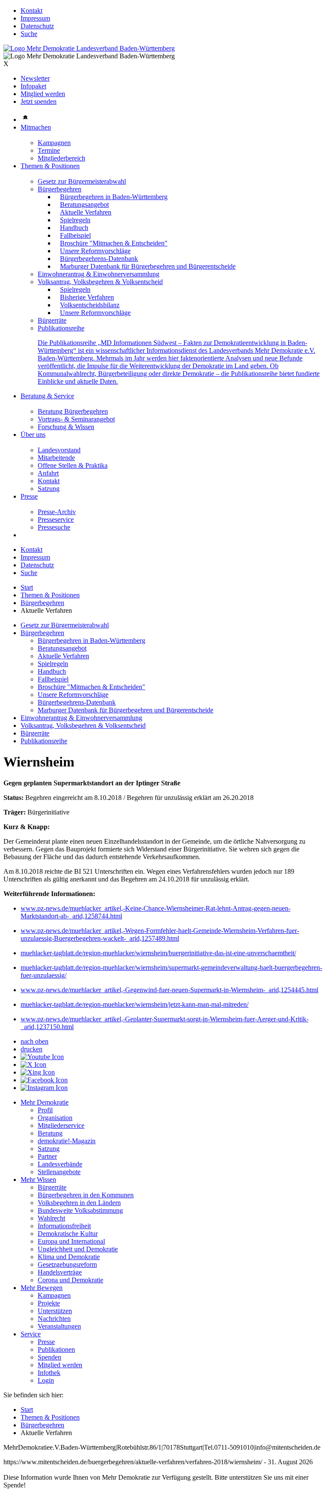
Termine (49, 150)
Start (27, 587)
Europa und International (71, 1241)
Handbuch (74, 227)
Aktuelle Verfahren (85, 212)
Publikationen (56, 1349)
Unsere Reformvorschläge (95, 250)
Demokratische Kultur (68, 1233)
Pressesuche (54, 527)
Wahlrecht (51, 1218)
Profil (45, 1110)
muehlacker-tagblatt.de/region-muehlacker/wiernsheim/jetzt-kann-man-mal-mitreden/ (134, 1004)
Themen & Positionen (50, 166)
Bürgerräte (52, 320)
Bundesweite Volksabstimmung (80, 1210)
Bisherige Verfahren (87, 297)
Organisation (55, 1117)
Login (46, 1380)
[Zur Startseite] (89, 48)
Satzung (49, 488)
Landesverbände (60, 1164)
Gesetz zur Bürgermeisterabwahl (82, 181)
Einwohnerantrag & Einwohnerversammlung (98, 274)
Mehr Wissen (38, 1179)
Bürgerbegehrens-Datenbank (99, 258)
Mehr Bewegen (42, 1287)
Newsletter (35, 78)
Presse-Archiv (57, 511)
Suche (29, 33)
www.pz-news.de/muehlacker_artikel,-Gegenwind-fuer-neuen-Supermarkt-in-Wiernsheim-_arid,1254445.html (169, 989)
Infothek (49, 1372)
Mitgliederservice (61, 1125)
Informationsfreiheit (64, 1226)
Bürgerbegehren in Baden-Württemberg (113, 196)
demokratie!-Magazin (67, 1141)
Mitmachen (36, 127)
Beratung (50, 1133)
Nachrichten (54, 1318)
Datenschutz (37, 26)
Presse (29, 496)
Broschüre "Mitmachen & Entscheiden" (113, 243)
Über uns (33, 434)
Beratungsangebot (84, 204)
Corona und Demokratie (70, 1280)
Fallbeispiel (75, 235)
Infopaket (33, 86)
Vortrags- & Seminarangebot (76, 419)
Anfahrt (48, 473)
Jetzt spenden (39, 101)
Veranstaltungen (59, 1326)
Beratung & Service (47, 396)
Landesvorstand (59, 450)
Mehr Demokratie (45, 1102)
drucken (31, 1049)
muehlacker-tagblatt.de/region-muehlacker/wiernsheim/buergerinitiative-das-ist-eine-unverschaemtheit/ (158, 953)
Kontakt (31, 10)
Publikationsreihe (61, 328)
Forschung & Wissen (66, 426)
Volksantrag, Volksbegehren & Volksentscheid (100, 281)
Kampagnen (54, 142)
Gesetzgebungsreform (67, 1264)
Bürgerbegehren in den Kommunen (86, 1195)
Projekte (49, 1303)
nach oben (34, 1041)
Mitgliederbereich (61, 158)
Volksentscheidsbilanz (90, 305)
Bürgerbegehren (59, 189)
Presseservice (56, 519)
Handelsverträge (60, 1272)
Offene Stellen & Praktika (73, 465)
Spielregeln (75, 220)
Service (31, 1334)
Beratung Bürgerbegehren (73, 411)
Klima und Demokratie (69, 1256)
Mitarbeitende (56, 457)
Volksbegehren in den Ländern (79, 1202)
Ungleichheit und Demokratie (78, 1249)
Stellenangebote (59, 1171)
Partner (47, 1156)
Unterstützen (55, 1310)
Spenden (49, 1357)
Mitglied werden (43, 93)
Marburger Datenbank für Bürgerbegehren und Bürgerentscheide (148, 266)
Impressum (35, 18)
